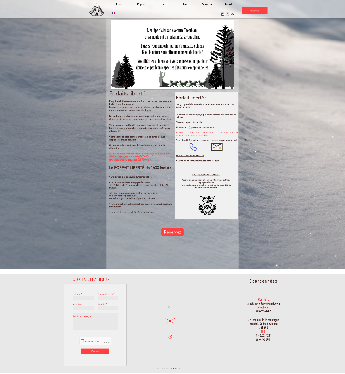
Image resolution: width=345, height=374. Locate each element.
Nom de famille (105, 294)
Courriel (102, 304)
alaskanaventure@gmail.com (263, 303)
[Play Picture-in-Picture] (225, 85)
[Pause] (114, 85)
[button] (163, 4)
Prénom (76, 294)
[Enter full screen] (230, 85)
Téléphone (78, 304)
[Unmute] (119, 85)
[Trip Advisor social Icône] (232, 14)
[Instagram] (227, 14)
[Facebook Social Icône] (222, 14)
